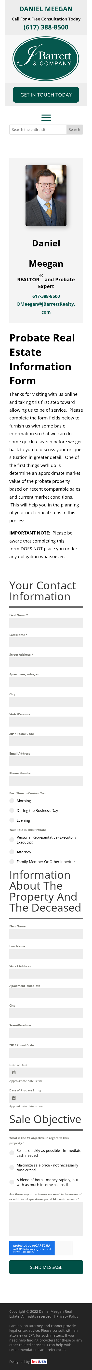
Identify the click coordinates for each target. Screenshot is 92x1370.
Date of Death (19, 1065)
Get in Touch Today (46, 94)
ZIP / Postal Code (21, 734)
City (12, 694)
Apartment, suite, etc (24, 674)
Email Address (19, 753)
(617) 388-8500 (46, 27)
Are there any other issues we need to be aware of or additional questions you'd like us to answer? (45, 1196)
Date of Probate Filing (25, 1090)
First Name (18, 615)
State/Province (20, 714)
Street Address (21, 654)
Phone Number (20, 773)
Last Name (18, 635)
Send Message (46, 1267)
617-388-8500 (46, 296)
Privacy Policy (67, 1316)
